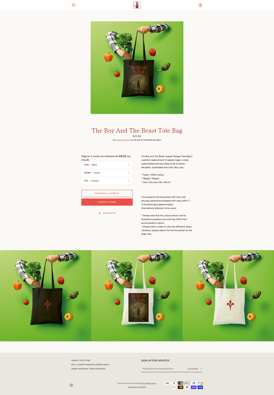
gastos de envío (123, 140)
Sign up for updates (155, 360)
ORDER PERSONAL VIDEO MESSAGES (88, 369)
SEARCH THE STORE (80, 360)
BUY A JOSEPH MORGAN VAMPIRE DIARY (90, 365)
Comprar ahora (106, 202)
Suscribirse (193, 369)
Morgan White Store (148, 383)
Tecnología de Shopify (137, 387)
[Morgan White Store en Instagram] (71, 385)
